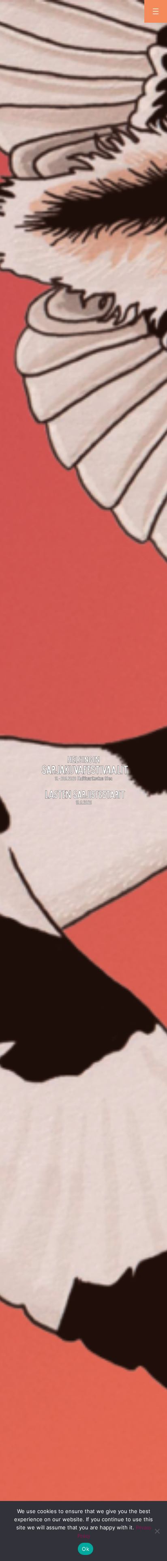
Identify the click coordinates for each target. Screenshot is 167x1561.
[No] (157, 1531)
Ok (85, 1549)
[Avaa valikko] (155, 11)
